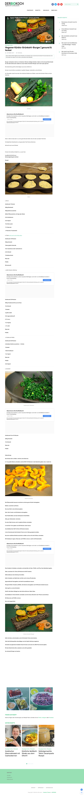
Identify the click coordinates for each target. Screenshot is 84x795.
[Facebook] (52, 4)
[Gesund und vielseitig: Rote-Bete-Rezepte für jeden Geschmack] (13, 725)
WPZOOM (54, 792)
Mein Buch (46, 10)
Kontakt (9, 775)
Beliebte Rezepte (62, 17)
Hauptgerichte (9, 45)
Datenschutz (10, 779)
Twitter (39, 717)
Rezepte (37, 10)
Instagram (44, 717)
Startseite (30, 10)
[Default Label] (61, 4)
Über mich (54, 10)
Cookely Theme (46, 792)
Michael (20, 52)
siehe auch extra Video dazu (15, 235)
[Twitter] (55, 4)
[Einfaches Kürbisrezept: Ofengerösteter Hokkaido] (30, 725)
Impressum (9, 777)
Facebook (51, 717)
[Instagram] (58, 4)
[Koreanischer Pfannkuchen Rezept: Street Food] (47, 725)
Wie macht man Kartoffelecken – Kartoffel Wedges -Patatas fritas (69, 44)
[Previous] (5, 740)
